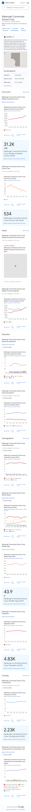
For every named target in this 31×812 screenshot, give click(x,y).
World (3, 25)
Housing (23, 30)
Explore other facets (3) (8, 498)
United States (14, 23)
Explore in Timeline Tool (22, 135)
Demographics (15, 30)
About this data (16, 110)
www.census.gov (7, 85)
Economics (15, 28)
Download (7, 135)
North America (23, 23)
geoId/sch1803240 (15, 21)
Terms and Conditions (11, 809)
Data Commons (10, 3)
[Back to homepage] (3, 3)
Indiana (8, 23)
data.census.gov (17, 355)
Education (5, 30)
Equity (22, 28)
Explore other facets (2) (8, 102)
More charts (26, 92)
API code (13, 135)
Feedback (22, 3)
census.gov (9, 110)
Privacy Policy (21, 809)
